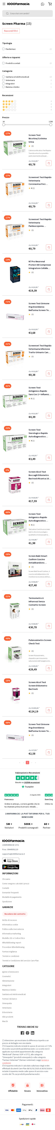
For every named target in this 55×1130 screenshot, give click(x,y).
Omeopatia (7, 1003)
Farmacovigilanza (9, 951)
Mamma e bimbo (9, 990)
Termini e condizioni (10, 956)
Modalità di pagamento (12, 897)
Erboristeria (7, 1012)
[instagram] (27, 1033)
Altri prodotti (7, 1016)
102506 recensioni (32, 782)
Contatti (5, 888)
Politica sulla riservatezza (13, 929)
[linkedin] (32, 1033)
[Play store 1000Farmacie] (13, 866)
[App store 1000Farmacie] (13, 860)
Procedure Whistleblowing (13, 947)
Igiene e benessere (10, 972)
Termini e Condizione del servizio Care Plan (20, 960)
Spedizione (7, 901)
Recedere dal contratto (15, 914)
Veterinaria (6, 1007)
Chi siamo (6, 879)
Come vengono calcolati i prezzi (15, 883)
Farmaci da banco (9, 998)
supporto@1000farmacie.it (13, 854)
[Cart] (50, 4)
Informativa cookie (10, 924)
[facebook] (22, 1033)
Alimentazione (8, 981)
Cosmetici (6, 976)
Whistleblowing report (11, 942)
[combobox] (27, 13)
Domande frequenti (10, 892)
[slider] (3, 124)
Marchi (5, 1021)
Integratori (6, 985)
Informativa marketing (11, 933)
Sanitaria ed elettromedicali (14, 994)
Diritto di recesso (9, 920)
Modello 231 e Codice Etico (13, 938)
